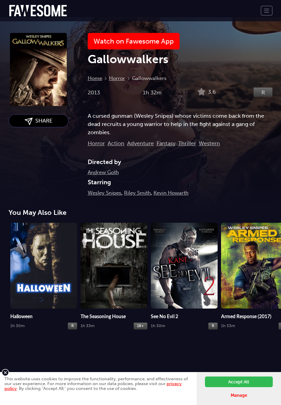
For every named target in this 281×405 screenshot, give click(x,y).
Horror (117, 78)
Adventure (140, 143)
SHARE (42, 120)
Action (116, 143)
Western (209, 143)
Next (276, 261)
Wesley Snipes (104, 193)
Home (95, 78)
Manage (239, 395)
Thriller (187, 143)
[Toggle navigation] (266, 10)
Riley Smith (137, 193)
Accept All (238, 381)
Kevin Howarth (171, 193)
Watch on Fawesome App (134, 41)
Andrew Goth (103, 172)
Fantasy (166, 143)
